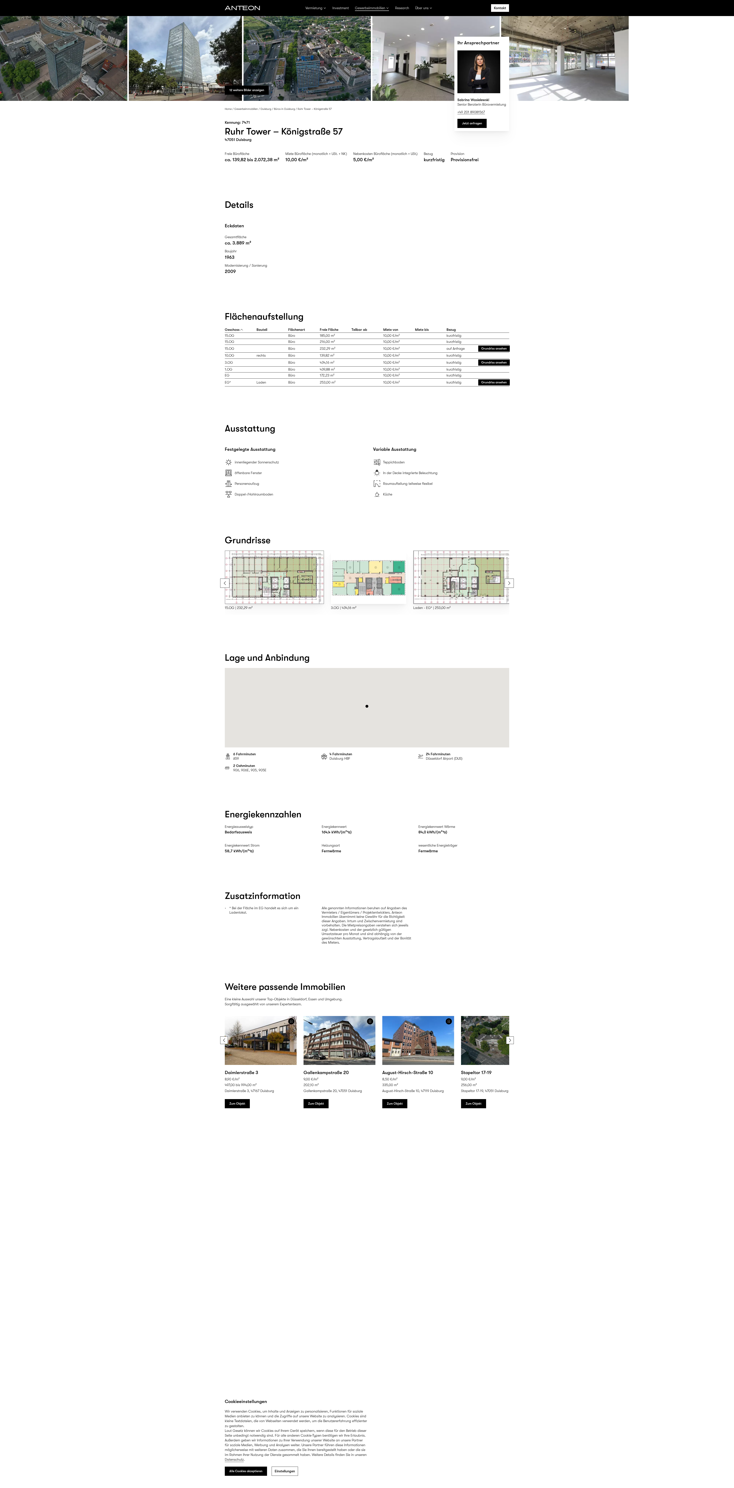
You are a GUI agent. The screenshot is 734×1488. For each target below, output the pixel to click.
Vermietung (313, 8)
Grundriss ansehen (494, 348)
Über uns (422, 8)
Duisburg (266, 108)
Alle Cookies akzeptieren (245, 1471)
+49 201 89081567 (471, 112)
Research (402, 8)
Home (228, 108)
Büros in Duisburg (284, 108)
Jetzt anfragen (472, 123)
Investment (340, 8)
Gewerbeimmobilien (370, 8)
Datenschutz (234, 1459)
